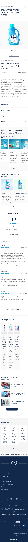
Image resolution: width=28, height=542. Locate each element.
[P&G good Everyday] (20, 509)
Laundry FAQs (6, 476)
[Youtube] (16, 498)
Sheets (14, 136)
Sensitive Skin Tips (7, 481)
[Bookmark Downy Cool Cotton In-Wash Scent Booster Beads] (4, 324)
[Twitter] (11, 498)
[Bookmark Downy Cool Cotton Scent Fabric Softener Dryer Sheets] (11, 324)
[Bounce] (7, 509)
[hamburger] (26, 2)
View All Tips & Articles (8, 484)
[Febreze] (13, 511)
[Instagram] (21, 498)
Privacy (2, 524)
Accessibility (16, 528)
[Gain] (12, 509)
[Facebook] (7, 498)
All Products (7, 454)
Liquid (3, 136)
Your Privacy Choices (18, 525)
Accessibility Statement (6, 521)
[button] (3, 1)
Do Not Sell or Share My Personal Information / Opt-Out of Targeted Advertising (20, 533)
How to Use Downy (7, 473)
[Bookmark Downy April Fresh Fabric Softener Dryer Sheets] (17, 324)
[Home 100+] (2, 454)
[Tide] (2, 509)
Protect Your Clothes (7, 479)
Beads (8, 136)
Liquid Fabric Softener (16, 454)
